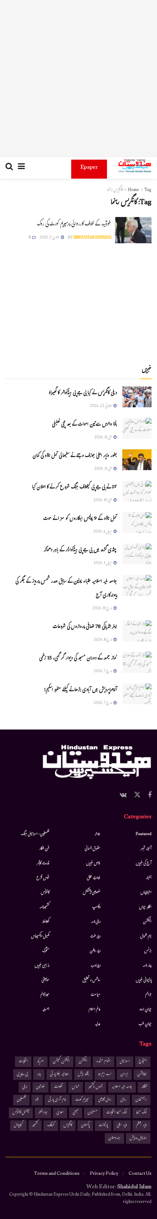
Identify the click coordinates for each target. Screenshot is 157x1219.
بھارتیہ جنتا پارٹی (59, 1074)
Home (133, 190)
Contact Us (140, 1174)
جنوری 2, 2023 (49, 238)
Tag (148, 190)
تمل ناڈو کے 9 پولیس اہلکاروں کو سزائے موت (80, 519)
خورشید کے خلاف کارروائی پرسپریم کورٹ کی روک (74, 224)
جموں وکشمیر (95, 1087)
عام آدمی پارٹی (57, 1100)
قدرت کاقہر (43, 863)
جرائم (148, 995)
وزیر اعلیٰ (122, 1125)
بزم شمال (146, 936)
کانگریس (68, 1125)
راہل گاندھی (104, 1100)
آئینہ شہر (146, 848)
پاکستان (85, 1125)
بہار (39, 1074)
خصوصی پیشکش (91, 892)
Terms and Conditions (57, 1174)
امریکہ (40, 1061)
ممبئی (75, 1113)
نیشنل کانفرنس (20, 1113)
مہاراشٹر (42, 1113)
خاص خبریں (93, 863)
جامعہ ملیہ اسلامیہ (122, 1087)
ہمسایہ (45, 1009)
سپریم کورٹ (82, 1100)
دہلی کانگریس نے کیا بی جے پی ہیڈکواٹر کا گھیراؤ (83, 393)
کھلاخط (45, 922)
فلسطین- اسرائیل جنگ (35, 834)
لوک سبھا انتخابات (116, 1113)
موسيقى (45, 980)
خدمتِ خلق (93, 878)
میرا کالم (45, 995)
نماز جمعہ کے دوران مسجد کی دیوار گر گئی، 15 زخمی (78, 659)
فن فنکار (44, 848)
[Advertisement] (78, 78)
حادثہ (97, 834)
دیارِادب (95, 965)
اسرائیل (125, 1061)
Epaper (89, 168)
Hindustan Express (92, 238)
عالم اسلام (94, 1009)
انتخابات (23, 1061)
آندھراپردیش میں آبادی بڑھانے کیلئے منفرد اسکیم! (80, 690)
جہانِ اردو (145, 1009)
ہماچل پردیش (138, 1138)
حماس (75, 1087)
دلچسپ (96, 907)
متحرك (45, 951)
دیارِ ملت (95, 936)
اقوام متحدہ (103, 1061)
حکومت (58, 1087)
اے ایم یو (104, 1074)
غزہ (37, 1100)
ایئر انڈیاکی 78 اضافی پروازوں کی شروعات (85, 627)
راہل (123, 1100)
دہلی (24, 1087)
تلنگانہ (144, 1087)
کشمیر (35, 1125)
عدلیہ (97, 1024)
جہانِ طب (145, 1024)
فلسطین (21, 1100)
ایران (124, 1074)
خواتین (40, 1087)
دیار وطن (95, 951)
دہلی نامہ (95, 922)
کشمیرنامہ (44, 907)
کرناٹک (50, 1125)
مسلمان (92, 1113)
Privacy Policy (104, 1174)
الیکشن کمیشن (61, 1061)
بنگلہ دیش (83, 1074)
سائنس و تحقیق (91, 980)
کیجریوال (18, 1125)
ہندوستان (114, 1138)
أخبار (149, 878)
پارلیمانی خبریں (144, 980)
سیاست (95, 995)
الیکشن (147, 922)
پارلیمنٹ (103, 1125)
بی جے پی (22, 1074)
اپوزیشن (142, 1074)
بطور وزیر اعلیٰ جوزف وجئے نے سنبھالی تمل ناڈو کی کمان (74, 456)
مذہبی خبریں (42, 965)
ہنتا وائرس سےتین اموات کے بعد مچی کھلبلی (84, 425)
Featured (144, 834)
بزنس (148, 951)
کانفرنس (45, 892)
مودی (60, 1113)
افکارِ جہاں (145, 907)
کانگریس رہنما (115, 190)
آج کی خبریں (144, 863)
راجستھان (141, 1100)
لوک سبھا (141, 1113)
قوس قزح (43, 878)
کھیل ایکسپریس (40, 936)
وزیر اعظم (141, 1125)
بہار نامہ (147, 965)
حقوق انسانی (92, 848)
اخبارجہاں (146, 892)
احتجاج (143, 1061)
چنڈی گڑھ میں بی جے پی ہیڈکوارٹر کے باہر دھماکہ (80, 550)
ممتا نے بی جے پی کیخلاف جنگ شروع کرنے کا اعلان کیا (74, 488)
